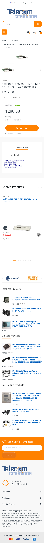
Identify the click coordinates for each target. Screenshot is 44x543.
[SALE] (22, 228)
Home (4, 40)
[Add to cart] (39, 235)
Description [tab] (22, 147)
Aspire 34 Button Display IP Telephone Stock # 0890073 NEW (26, 298)
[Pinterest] (13, 91)
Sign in (33, 3)
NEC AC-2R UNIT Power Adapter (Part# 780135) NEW (25, 410)
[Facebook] (2, 91)
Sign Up (9, 455)
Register (26, 3)
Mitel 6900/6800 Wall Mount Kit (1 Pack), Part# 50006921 (26, 309)
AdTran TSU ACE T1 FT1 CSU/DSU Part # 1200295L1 (20, 200)
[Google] (9, 91)
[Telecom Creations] (22, 13)
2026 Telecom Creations (15, 535)
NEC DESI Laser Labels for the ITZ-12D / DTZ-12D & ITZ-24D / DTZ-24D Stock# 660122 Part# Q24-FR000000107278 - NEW (27, 396)
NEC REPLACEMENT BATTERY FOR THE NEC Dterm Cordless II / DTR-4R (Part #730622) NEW (26, 346)
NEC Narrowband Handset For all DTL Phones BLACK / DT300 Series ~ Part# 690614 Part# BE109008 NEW (27, 359)
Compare (19, 134)
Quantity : (8, 117)
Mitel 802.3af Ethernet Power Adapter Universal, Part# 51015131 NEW (27, 373)
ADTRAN (15, 40)
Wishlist (10, 134)
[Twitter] (5, 91)
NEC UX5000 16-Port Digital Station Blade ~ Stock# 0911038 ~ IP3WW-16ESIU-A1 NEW (26, 323)
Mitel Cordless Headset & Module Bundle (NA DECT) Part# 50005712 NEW (26, 422)
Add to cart (23, 128)
